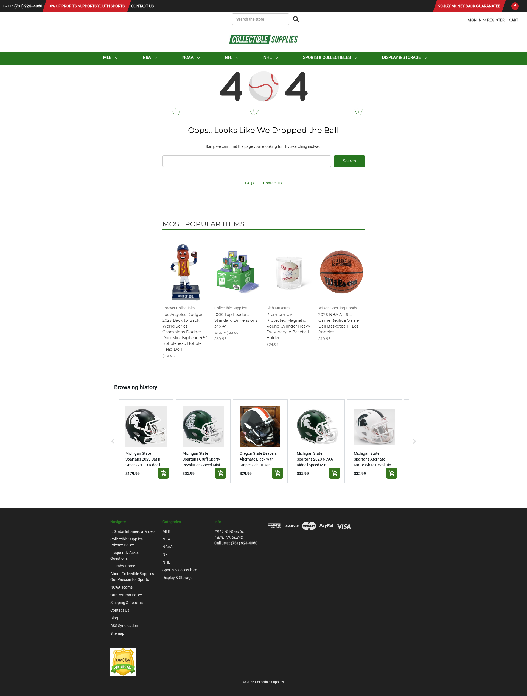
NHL (268, 57)
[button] (113, 441)
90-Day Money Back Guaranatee (469, 6)
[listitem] (146, 441)
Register (496, 20)
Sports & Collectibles (327, 57)
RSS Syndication (124, 625)
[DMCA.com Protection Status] (123, 661)
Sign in (474, 20)
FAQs (249, 183)
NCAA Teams (121, 587)
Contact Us (142, 6)
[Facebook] (515, 6)
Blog (114, 618)
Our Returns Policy (126, 595)
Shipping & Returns (126, 602)
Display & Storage (402, 57)
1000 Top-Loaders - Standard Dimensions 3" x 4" (235, 320)
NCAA (188, 57)
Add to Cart (185, 276)
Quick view (185, 267)
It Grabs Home (122, 566)
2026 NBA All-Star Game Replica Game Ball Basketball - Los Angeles (338, 323)
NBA (147, 57)
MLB (108, 57)
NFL (229, 57)
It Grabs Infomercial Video (132, 531)
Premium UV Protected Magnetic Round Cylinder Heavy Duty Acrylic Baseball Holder (288, 326)
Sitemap (117, 633)
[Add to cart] (163, 473)
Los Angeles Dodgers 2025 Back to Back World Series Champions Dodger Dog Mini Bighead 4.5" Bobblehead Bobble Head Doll (184, 332)
